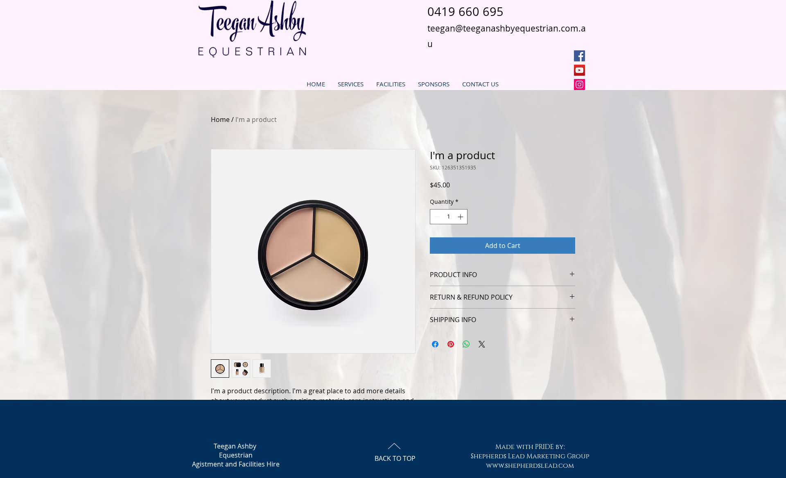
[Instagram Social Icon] (579, 84)
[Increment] (461, 217)
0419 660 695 (465, 11)
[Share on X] (482, 344)
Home (220, 119)
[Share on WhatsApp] (466, 344)
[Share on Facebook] (435, 344)
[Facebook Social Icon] (579, 55)
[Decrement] (436, 217)
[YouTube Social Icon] (579, 70)
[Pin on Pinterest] (451, 344)
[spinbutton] (448, 217)
